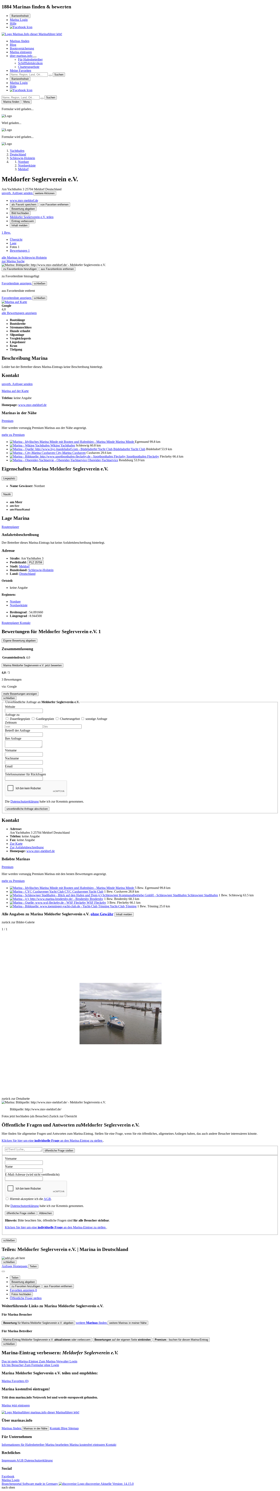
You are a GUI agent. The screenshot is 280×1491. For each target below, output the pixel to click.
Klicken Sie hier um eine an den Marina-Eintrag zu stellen (52, 1140)
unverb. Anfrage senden (17, 193)
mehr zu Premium (13, 434)
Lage (13, 243)
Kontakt (25, 623)
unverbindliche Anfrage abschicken (27, 808)
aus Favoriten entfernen (58, 1286)
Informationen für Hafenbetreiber (23, 1444)
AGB (47, 1199)
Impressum (9, 1460)
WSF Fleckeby (96, 902)
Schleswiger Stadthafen (203, 895)
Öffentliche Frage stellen (26, 1298)
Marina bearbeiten (57, 1444)
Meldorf (24, 566)
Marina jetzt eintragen (16, 1405)
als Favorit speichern (23, 204)
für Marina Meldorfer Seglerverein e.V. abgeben (38, 1322)
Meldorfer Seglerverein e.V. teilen (31, 217)
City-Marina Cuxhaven (71, 453)
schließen (39, 283)
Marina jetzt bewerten (32, 665)
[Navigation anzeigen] (3, 1271)
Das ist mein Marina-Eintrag (39, 1361)
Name (9, 1166)
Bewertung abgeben (23, 208)
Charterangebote (28, 67)
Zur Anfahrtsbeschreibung (27, 847)
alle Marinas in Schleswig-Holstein (24, 257)
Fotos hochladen (21, 1294)
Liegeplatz (9, 478)
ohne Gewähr (102, 914)
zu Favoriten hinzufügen (25, 1286)
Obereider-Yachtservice (103, 460)
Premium (7, 421)
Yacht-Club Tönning (123, 906)
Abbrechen (45, 1213)
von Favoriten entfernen (54, 204)
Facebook (8, 1476)
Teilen (14, 1277)
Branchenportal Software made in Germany (51, 1483)
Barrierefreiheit (20, 15)
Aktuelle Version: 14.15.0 (117, 1483)
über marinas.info (21, 56)
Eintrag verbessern (22, 221)
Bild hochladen (20, 213)
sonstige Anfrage (96, 719)
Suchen (58, 74)
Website (10, 706)
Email (9, 766)
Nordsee (15, 601)
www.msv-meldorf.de (24, 200)
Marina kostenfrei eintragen (87, 1444)
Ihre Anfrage (13, 738)
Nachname (12, 758)
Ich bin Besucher (30, 1365)
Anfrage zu (12, 714)
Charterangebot (70, 719)
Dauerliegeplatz (20, 719)
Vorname (11, 750)
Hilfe (13, 23)
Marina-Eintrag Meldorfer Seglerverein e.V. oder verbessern (46, 1339)
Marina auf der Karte (15, 391)
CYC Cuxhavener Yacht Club (84, 891)
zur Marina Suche (13, 261)
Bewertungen (20, 250)
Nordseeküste (18, 605)
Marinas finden (19, 41)
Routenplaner (10, 527)
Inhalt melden (19, 225)
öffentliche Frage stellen (59, 1150)
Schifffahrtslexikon (30, 63)
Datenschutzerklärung (24, 801)
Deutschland (27, 573)
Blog (13, 44)
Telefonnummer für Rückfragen (25, 774)
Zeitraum (11, 722)
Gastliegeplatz (45, 719)
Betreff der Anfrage (17, 730)
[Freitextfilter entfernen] (50, 75)
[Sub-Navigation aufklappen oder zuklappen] (34, 57)
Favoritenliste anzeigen (17, 283)
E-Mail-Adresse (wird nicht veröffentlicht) (32, 1174)
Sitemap (73, 1428)
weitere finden (92, 1322)
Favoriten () (15, 1381)
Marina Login (19, 19)
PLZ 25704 (35, 562)
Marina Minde (125, 441)
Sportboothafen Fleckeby (142, 456)
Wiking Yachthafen (62, 445)
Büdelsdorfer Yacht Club (129, 449)
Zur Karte (16, 843)
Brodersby (96, 899)
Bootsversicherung (22, 48)
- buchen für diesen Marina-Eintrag (181, 1339)
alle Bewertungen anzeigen (19, 313)
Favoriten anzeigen (23, 1290)
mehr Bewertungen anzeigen (20, 693)
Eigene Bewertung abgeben (19, 640)
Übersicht (16, 239)
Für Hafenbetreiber (30, 59)
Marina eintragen (21, 52)
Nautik (7, 494)
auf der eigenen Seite (122, 1339)
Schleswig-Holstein (40, 570)
